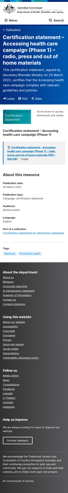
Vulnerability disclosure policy (21, 357)
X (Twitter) (9, 398)
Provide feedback (17, 440)
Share (38, 98)
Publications (13, 29)
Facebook (9, 389)
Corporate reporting (15, 286)
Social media (10, 348)
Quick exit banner (13, 344)
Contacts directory (14, 304)
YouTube (8, 402)
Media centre (11, 375)
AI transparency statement (18, 290)
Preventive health (30, 253)
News (6, 380)
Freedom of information (17, 295)
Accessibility (10, 326)
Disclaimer (9, 335)
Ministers (8, 281)
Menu (12, 20)
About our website (14, 322)
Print (25, 98)
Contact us (9, 299)
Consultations (11, 384)
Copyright (9, 331)
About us (8, 277)
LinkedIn (8, 393)
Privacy (7, 339)
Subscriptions (11, 353)
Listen (11, 98)
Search (58, 20)
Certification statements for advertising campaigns (33, 232)
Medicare (9, 253)
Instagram (9, 406)
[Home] (34, 8)
